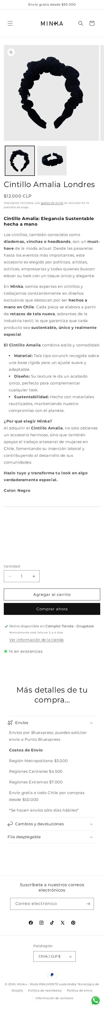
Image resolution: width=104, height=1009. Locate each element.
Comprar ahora (52, 609)
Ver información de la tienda (36, 639)
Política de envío (80, 990)
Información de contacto (54, 998)
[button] (10, 23)
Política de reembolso (45, 990)
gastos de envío (52, 203)
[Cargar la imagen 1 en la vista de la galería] (20, 161)
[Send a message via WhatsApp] (95, 1000)
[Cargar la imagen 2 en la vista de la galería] (52, 161)
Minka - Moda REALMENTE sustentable (47, 984)
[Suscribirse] (88, 904)
